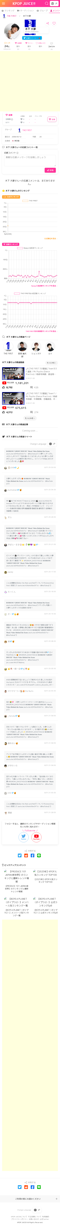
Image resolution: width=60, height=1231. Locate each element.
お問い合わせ (34, 1219)
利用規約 (45, 1216)
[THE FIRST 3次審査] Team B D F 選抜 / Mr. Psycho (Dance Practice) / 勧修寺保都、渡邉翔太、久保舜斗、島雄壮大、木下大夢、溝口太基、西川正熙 (42, 371)
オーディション (27, 10)
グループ (44, 10)
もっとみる (51, 363)
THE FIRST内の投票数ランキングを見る (41, 331)
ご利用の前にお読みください (28, 1198)
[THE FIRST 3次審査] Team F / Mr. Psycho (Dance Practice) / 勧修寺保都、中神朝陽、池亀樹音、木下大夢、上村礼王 (41, 396)
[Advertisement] (30, 81)
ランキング (9, 10)
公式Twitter (44, 1219)
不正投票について (34, 1216)
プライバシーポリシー (19, 1219)
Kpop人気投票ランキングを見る (43, 286)
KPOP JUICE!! (24, 3)
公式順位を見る (50, 238)
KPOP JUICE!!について (19, 1216)
